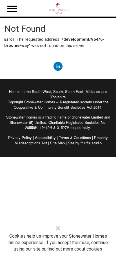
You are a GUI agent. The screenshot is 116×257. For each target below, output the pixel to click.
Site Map (57, 142)
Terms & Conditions (75, 137)
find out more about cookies (74, 249)
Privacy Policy (20, 137)
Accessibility (45, 137)
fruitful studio (91, 142)
